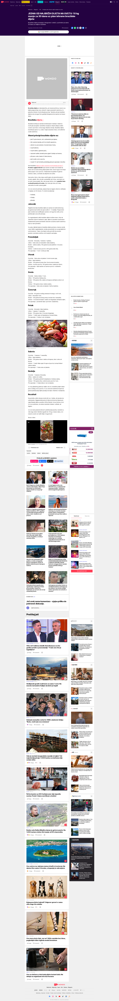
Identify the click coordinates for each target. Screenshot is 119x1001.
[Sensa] (69, 990)
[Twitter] (78, 63)
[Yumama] (76, 990)
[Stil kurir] (49, 990)
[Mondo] (5, 2)
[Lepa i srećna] (58, 990)
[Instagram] (75, 63)
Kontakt (48, 993)
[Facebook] (72, 63)
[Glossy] (53, 990)
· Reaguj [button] (76, 148)
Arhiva (72, 993)
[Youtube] (81, 63)
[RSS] (91, 63)
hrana (38, 453)
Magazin (36, 9)
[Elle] (45, 990)
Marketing (38, 993)
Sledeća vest (59, 447)
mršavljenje (45, 453)
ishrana (34, 453)
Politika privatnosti (79, 993)
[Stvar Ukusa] (82, 990)
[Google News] (88, 63)
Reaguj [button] (29, 465)
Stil (40, 9)
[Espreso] (40, 990)
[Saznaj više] (91, 340)
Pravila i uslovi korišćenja (55, 993)
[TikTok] (84, 63)
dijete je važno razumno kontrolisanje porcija (49, 165)
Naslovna (30, 9)
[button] (65, 28)
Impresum (43, 993)
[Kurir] (35, 990)
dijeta (39, 120)
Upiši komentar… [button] (35, 608)
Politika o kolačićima (66, 993)
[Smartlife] (64, 990)
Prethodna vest (35, 447)
